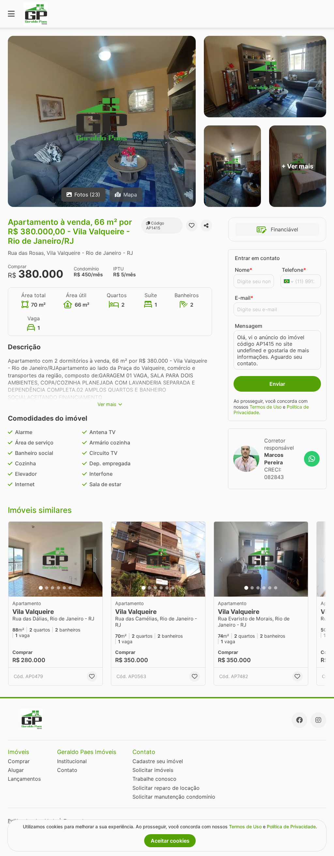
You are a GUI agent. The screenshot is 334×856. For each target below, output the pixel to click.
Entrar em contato (257, 258)
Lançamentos (24, 779)
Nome (243, 270)
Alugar (16, 770)
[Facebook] (299, 720)
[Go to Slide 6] (70, 587)
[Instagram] (318, 720)
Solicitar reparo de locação (166, 788)
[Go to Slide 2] (46, 587)
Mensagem (248, 326)
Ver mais (107, 404)
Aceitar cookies (170, 840)
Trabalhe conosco (154, 779)
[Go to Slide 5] (64, 587)
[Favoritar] (191, 225)
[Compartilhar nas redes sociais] (206, 225)
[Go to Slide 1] (41, 588)
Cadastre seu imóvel (157, 761)
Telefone (294, 270)
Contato (67, 770)
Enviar (277, 384)
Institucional (72, 761)
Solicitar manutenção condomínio (173, 796)
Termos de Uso (265, 407)
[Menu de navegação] (11, 14)
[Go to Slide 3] (52, 587)
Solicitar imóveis (152, 770)
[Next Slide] (95, 559)
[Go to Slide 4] (58, 587)
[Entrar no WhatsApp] (312, 459)
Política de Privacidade (291, 826)
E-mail (244, 298)
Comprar (19, 761)
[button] (55, 559)
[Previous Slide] (15, 559)
